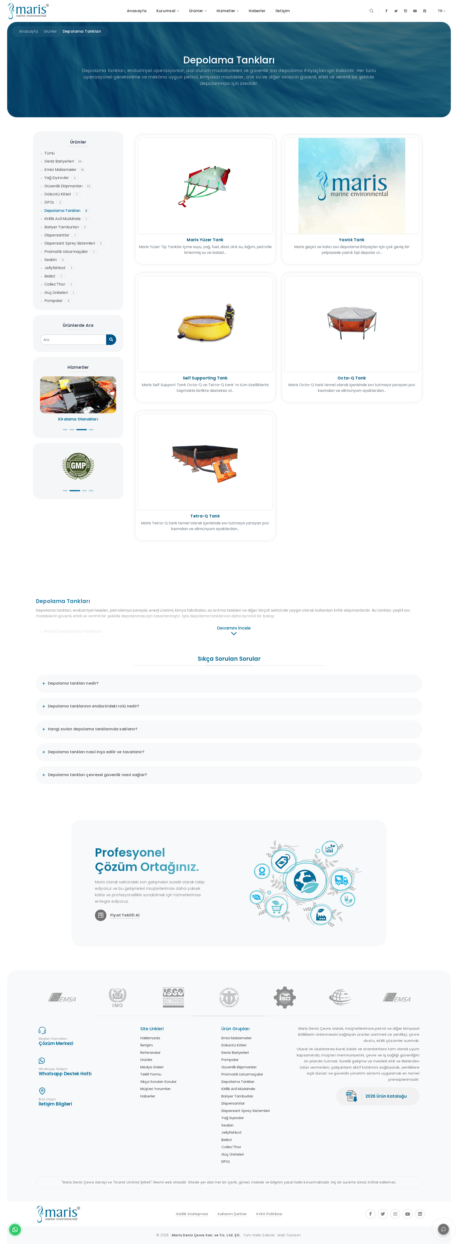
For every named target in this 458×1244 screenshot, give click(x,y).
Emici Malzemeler (64, 169)
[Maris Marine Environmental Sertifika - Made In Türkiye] (78, 466)
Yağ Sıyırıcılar (60, 177)
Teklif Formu (231, 1074)
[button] (65, 429)
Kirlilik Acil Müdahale (65, 218)
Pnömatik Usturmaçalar (69, 251)
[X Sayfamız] (396, 11)
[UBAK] (340, 997)
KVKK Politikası (269, 1213)
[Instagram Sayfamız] (405, 11)
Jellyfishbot (58, 268)
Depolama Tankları (82, 31)
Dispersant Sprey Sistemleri (73, 243)
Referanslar (231, 1052)
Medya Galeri (233, 1067)
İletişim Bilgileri (55, 1104)
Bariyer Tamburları (65, 227)
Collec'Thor (58, 284)
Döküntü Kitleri (61, 194)
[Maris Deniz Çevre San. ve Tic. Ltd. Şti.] (28, 11)
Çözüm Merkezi (56, 1043)
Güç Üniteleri (59, 292)
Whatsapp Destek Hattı (65, 1073)
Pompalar (56, 300)
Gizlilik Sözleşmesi (192, 1213)
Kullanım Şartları (232, 1213)
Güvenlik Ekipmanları (67, 186)
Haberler (228, 1096)
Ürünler (50, 31)
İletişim (227, 1045)
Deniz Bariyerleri (63, 161)
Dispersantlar (60, 235)
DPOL (52, 202)
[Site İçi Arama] (371, 11)
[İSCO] (173, 997)
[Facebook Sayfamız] (386, 11)
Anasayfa (28, 31)
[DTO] (229, 997)
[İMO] (117, 997)
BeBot (53, 276)
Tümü (49, 153)
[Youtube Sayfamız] (415, 11)
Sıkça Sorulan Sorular (239, 1081)
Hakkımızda (231, 1037)
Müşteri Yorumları (236, 1088)
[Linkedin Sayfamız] (424, 11)
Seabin (53, 259)
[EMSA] (62, 997)
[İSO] (285, 997)
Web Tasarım (289, 1235)
